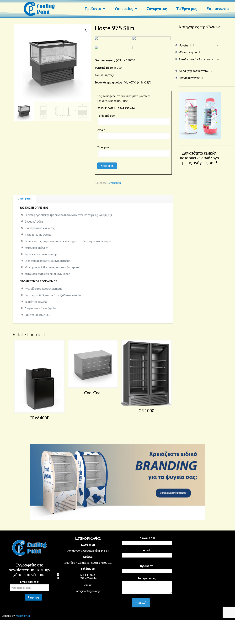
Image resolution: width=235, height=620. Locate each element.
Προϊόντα (93, 9)
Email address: (29, 582)
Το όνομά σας (106, 115)
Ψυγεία (183, 45)
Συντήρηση (114, 183)
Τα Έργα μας (186, 9)
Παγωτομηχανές (189, 78)
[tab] (24, 199)
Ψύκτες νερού (188, 52)
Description (24, 198)
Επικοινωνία (218, 9)
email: (101, 130)
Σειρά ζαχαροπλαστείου (194, 71)
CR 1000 (146, 410)
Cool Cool (93, 392)
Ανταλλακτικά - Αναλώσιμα (196, 59)
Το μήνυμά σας (147, 578)
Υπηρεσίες (124, 9)
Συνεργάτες (157, 9)
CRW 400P (39, 417)
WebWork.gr (22, 615)
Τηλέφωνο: (104, 147)
